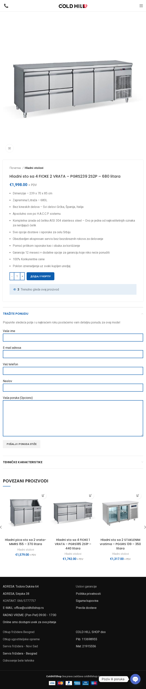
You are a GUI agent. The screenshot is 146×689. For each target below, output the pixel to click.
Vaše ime (9, 331)
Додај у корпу (40, 276)
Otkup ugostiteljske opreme (21, 639)
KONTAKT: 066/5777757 (19, 601)
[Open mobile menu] (141, 6)
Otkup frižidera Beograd (18, 632)
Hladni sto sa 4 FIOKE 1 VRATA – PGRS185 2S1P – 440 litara (73, 544)
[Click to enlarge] (9, 148)
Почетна (15, 168)
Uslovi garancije (86, 586)
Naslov (7, 381)
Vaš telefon (10, 364)
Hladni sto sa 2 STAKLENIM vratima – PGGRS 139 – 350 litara (120, 544)
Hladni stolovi (34, 168)
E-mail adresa (12, 348)
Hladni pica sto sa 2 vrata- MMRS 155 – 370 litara (25, 542)
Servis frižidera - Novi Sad (20, 646)
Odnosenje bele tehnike (18, 660)
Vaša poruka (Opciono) (18, 398)
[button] (43, 495)
